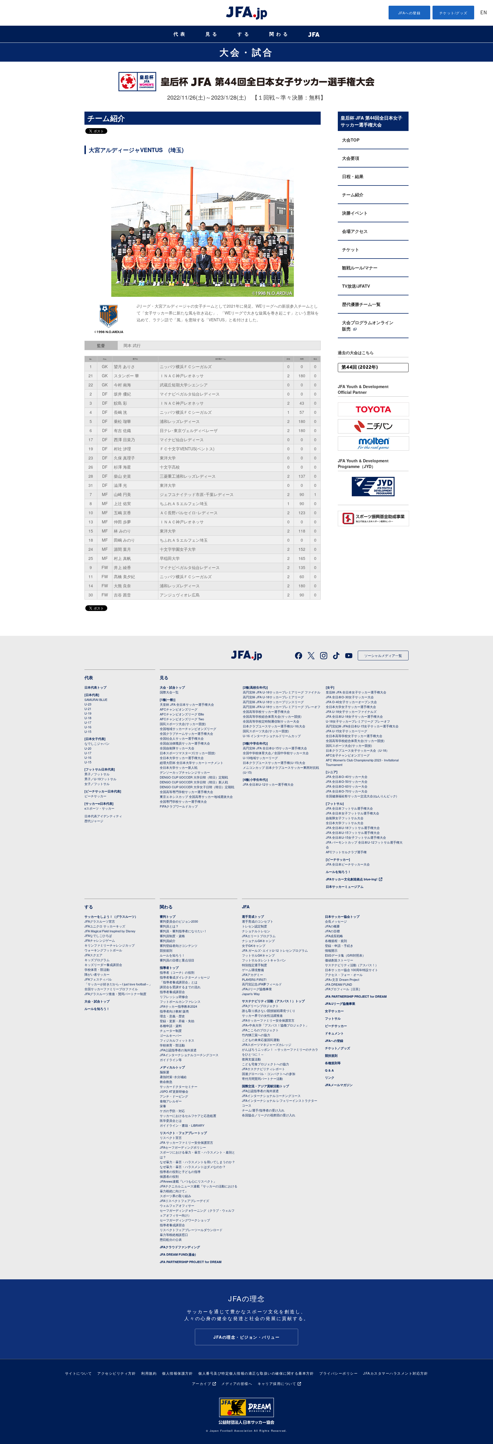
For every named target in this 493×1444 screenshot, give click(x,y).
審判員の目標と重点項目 (177, 960)
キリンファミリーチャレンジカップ (109, 945)
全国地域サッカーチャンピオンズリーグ (188, 728)
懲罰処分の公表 (171, 1239)
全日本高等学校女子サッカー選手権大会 (354, 735)
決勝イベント (355, 213)
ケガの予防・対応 (172, 1110)
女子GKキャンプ (253, 945)
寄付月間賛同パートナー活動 (262, 1078)
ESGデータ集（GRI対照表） (345, 955)
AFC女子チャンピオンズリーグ (348, 755)
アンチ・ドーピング (174, 1096)
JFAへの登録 (409, 12)
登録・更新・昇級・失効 (177, 1021)
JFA (246, 906)
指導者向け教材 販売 (174, 1011)
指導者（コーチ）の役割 (177, 972)
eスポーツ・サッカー (99, 808)
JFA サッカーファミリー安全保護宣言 (186, 1142)
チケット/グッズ (453, 12)
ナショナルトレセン (256, 931)
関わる (279, 34)
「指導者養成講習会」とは (178, 982)
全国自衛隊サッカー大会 (177, 748)
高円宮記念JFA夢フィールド (262, 984)
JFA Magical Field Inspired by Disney (110, 931)
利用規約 (149, 1373)
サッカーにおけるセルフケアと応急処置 (188, 1115)
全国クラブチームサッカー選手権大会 (186, 733)
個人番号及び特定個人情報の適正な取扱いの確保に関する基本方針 (256, 1373)
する (244, 34)
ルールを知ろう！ (338, 872)
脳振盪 (164, 1072)
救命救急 (166, 1081)
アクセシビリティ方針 (116, 1373)
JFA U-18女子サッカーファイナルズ (351, 711)
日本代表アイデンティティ (103, 816)
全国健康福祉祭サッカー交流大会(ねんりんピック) (361, 796)
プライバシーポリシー (338, 1373)
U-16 (87, 727)
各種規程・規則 (336, 940)
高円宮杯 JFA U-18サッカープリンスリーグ (273, 701)
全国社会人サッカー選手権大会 (182, 738)
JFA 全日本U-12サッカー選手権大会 (268, 784)
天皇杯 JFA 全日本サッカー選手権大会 (187, 704)
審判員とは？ (169, 926)
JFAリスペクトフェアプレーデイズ (184, 1200)
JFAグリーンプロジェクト (260, 1005)
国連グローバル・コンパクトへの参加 (268, 1073)
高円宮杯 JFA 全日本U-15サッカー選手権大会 (275, 748)
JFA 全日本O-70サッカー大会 (346, 791)
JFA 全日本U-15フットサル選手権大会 (353, 832)
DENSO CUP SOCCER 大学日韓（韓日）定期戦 (194, 777)
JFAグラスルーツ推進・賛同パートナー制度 (115, 993)
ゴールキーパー (171, 1035)
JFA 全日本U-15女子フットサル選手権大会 (356, 837)
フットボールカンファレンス (180, 1001)
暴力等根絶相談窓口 (174, 1234)
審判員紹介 (167, 940)
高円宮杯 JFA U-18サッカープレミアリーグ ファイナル (281, 692)
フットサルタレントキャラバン (264, 960)
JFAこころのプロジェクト (260, 1030)
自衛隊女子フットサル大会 (344, 818)
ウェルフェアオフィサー (177, 1205)
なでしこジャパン (97, 743)
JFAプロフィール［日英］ (343, 989)
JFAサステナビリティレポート (263, 1068)
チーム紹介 (352, 194)
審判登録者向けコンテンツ (178, 945)
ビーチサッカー (95, 796)
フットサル (333, 1018)
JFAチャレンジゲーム (99, 940)
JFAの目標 (332, 931)
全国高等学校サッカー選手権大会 (266, 711)
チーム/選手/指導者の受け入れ (263, 1110)
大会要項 (350, 158)
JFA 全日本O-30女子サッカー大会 (350, 697)
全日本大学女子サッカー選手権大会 (351, 706)
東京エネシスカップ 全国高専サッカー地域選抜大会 (196, 796)
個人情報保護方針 (177, 1373)
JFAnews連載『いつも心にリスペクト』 (188, 1181)
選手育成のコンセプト (257, 921)
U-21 (87, 708)
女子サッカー (334, 1011)
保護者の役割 (169, 1176)
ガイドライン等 (171, 1059)
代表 (180, 34)
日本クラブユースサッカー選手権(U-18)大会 (274, 726)
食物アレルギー (171, 1101)
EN (483, 13)
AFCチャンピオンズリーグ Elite (182, 714)
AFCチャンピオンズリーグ (178, 709)
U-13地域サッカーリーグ (260, 757)
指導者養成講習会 (172, 991)
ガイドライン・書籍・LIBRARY (182, 1125)
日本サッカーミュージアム (344, 886)
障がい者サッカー (97, 974)
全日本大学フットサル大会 (344, 822)
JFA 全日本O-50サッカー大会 (346, 781)
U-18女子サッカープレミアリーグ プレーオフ (358, 721)
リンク (329, 1077)
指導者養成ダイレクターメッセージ (185, 977)
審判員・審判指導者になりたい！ (183, 931)
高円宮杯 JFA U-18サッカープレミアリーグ (273, 697)
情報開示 (331, 950)
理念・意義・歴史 (172, 1016)
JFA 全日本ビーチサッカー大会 (348, 864)
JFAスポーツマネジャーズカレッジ (266, 1044)
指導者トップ (169, 967)
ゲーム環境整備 (253, 969)
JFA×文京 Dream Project (342, 979)
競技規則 (166, 950)
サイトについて (78, 1373)
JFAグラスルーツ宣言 (99, 921)
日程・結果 (352, 176)
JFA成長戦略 (334, 935)
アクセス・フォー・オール (344, 974)
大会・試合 (246, 52)
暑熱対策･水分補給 (173, 1076)
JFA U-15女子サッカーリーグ (346, 731)
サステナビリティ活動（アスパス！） (351, 965)
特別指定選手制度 (254, 965)
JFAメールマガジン (339, 1085)
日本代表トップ (95, 687)
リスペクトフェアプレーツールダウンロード (191, 1229)
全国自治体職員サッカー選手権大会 (185, 743)
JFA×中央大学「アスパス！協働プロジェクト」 (275, 1025)
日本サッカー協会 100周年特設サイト (351, 969)
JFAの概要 (332, 926)
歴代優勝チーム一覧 (361, 304)
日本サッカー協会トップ (342, 916)
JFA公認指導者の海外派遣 (178, 1050)
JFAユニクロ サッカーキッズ (104, 926)
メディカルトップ (172, 1067)
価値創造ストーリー (339, 960)
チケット (350, 249)
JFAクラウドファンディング (180, 1247)
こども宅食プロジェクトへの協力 (265, 1064)
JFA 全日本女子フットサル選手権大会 (352, 813)
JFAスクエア (93, 955)
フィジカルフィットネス (177, 1040)
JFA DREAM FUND (338, 984)
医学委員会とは (171, 1120)
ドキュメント (334, 1033)
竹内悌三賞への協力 (256, 1034)
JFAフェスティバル (98, 979)
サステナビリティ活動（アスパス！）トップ (273, 1001)
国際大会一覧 (169, 692)
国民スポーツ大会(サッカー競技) (183, 723)
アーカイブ (201, 1383)
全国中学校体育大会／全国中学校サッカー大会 (276, 753)
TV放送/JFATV (356, 286)
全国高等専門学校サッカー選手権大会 (186, 791)
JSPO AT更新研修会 (174, 1091)
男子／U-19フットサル (100, 779)
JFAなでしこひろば (98, 935)
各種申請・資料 (171, 1025)
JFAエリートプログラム (259, 935)
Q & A (329, 1070)
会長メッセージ (336, 921)
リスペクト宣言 (171, 1137)
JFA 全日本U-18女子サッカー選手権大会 (354, 716)
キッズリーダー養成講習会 (103, 964)
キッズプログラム (97, 959)
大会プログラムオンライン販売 (367, 325)
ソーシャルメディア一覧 (383, 655)
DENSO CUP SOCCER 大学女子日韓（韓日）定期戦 (197, 786)
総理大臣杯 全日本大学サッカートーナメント (191, 762)
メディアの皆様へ (236, 1383)
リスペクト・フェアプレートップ (183, 1133)
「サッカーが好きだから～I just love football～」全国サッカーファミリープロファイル (118, 986)
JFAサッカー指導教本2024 (178, 1006)
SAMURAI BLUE (95, 699)
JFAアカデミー (252, 974)
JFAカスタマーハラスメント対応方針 (395, 1373)
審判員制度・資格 (172, 935)
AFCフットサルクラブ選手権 (346, 852)
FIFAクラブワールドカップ (179, 806)
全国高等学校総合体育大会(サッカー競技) (272, 716)
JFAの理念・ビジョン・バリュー (246, 1337)
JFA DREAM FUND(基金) (178, 1254)
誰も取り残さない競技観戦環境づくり (268, 1010)
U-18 (87, 717)
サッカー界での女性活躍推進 (262, 1015)
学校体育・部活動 (97, 969)
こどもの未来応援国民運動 (261, 1039)
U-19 (87, 713)
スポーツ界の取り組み (175, 1195)
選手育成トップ (253, 916)
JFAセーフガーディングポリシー (183, 1147)
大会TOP (350, 140)
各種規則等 (333, 1063)
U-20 (87, 748)
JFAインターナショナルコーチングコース (189, 1054)
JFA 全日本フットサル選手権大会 (349, 808)
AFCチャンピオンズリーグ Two (182, 719)
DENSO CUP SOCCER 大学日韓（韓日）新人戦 (194, 782)
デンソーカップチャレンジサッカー (185, 772)
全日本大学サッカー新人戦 (178, 767)
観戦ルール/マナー (359, 268)
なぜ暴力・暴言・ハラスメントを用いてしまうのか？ (197, 1161)
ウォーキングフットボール (103, 950)
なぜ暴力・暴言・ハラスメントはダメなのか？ (193, 1166)
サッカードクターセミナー (178, 1086)
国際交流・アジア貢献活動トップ (265, 1086)
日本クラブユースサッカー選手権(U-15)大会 (274, 762)
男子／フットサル (97, 774)
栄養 (163, 1106)
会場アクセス (355, 231)
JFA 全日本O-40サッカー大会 (346, 776)
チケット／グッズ (337, 1048)
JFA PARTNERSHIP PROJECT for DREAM (190, 1262)
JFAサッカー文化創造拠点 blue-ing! (351, 879)
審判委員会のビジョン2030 (179, 921)
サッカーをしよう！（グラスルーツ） (111, 916)
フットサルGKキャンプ (258, 955)
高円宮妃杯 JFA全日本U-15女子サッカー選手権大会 (362, 726)
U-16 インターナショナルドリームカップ (272, 735)
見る (212, 34)
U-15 (87, 731)
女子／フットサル (97, 783)
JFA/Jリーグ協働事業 (257, 989)
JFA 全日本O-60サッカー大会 (346, 786)
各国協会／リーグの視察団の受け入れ (268, 1115)
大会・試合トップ (172, 687)
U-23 (87, 704)
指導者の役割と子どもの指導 (180, 1171)
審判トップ (167, 916)
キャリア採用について (277, 1383)
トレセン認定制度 (254, 926)
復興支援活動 (251, 1059)
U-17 (87, 722)
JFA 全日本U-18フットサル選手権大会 (353, 827)
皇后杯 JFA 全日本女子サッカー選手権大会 (356, 692)
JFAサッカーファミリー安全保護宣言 (268, 1020)
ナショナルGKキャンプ (258, 940)
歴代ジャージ (93, 820)
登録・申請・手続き (339, 945)
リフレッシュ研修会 (174, 996)
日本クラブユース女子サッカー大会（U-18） (357, 750)
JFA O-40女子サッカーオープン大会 (351, 701)
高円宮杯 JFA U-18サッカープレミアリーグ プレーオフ (281, 706)
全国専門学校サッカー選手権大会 (183, 801)
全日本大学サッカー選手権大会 (182, 757)
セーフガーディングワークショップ (185, 1220)
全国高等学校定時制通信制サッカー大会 (271, 721)
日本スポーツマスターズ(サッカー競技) (187, 753)
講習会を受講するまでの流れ (180, 987)
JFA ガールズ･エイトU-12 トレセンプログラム (275, 950)
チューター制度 (171, 1030)
